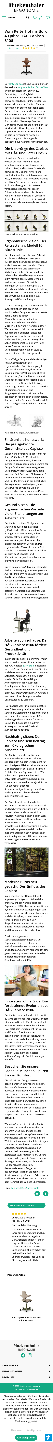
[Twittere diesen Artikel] (38, 1194)
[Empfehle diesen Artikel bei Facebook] (45, 1194)
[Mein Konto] (41, 17)
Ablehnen (16, 1430)
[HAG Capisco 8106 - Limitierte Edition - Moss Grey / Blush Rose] (26, 1298)
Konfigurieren (34, 1430)
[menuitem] (8, 17)
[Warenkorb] (48, 17)
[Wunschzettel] (34, 17)
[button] (48, 1437)
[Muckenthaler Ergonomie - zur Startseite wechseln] (26, 7)
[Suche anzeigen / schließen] (28, 17)
